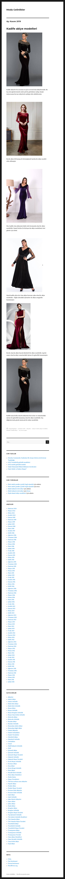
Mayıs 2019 (11, 522)
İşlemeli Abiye (12, 750)
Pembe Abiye (12, 786)
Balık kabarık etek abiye (15, 489)
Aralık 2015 (11, 553)
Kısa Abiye (11, 766)
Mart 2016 (11, 546)
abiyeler (8, 430)
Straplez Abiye (12, 808)
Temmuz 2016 (12, 537)
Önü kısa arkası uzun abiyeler (17, 781)
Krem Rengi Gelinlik (14, 768)
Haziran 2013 (12, 619)
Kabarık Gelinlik (13, 757)
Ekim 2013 (11, 610)
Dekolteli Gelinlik (14, 739)
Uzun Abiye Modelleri (15, 837)
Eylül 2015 (11, 559)
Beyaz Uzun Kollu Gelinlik (16, 715)
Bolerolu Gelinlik (13, 719)
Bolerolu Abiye (12, 717)
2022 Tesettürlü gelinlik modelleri (19, 462)
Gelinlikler (11, 741)
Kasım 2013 (11, 608)
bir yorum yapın (23, 430)
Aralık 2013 (11, 606)
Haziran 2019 (12, 519)
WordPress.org (13, 865)
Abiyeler (29, 428)
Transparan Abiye (14, 830)
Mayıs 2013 (11, 622)
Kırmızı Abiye (12, 764)
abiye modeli (35, 428)
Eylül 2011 (11, 666)
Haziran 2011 (12, 673)
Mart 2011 (11, 679)
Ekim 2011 (11, 664)
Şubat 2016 (11, 548)
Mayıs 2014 (11, 595)
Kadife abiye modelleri (21, 28)
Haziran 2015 (12, 566)
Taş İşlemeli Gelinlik (14, 815)
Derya (28, 491)
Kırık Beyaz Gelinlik (14, 761)
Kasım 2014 (11, 582)
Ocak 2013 (11, 630)
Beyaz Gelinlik (12, 710)
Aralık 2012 (11, 633)
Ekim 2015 (11, 557)
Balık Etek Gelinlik (14, 706)
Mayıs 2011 (11, 675)
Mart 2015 (11, 573)
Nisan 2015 (11, 571)
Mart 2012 (11, 653)
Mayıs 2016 (11, 542)
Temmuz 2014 (12, 591)
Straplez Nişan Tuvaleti (15, 812)
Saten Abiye (11, 801)
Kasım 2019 (11, 517)
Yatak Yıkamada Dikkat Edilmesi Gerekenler (22, 467)
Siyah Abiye (11, 806)
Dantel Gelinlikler (14, 732)
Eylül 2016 (11, 533)
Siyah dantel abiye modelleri (17, 493)
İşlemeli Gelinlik (13, 752)
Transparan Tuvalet (14, 835)
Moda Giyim (12, 777)
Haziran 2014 (12, 593)
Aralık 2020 (12, 515)
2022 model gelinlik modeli (17, 464)
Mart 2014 (11, 599)
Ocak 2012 (11, 657)
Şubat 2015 (11, 575)
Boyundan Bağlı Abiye (15, 728)
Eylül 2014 (11, 586)
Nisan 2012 (11, 650)
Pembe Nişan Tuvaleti (15, 788)
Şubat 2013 (11, 628)
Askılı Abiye (12, 699)
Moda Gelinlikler (15, 9)
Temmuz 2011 (12, 670)
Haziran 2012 (12, 646)
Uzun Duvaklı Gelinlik (15, 839)
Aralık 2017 (11, 531)
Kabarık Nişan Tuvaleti (15, 759)
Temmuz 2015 (12, 564)
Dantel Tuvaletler (13, 735)
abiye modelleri (43, 428)
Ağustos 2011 (12, 668)
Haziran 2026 (12, 508)
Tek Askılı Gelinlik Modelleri (17, 817)
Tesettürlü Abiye (13, 823)
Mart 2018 (11, 528)
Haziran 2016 (12, 539)
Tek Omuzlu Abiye (14, 819)
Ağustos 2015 (12, 562)
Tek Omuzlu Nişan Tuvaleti (16, 821)
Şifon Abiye (11, 804)
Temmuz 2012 (12, 644)
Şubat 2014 (11, 602)
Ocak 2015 (11, 577)
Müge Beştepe (13, 428)
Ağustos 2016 (12, 535)
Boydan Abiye (12, 721)
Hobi (9, 748)
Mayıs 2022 (11, 511)
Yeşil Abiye (11, 843)
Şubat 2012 (11, 655)
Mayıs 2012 (11, 648)
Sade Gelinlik (12, 797)
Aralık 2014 (11, 579)
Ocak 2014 (11, 604)
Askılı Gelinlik (13, 701)
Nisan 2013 (11, 624)
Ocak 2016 (11, 551)
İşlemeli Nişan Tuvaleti (15, 755)
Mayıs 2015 (11, 568)
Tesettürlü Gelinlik (14, 826)
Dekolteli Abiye (13, 737)
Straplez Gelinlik (13, 810)
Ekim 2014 (11, 584)
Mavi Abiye (11, 770)
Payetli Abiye (12, 784)
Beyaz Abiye (12, 708)
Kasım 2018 (11, 526)
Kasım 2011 (11, 662)
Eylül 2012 (11, 639)
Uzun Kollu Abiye (13, 841)
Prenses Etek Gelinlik (15, 792)
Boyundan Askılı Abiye (15, 726)
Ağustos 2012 (12, 642)
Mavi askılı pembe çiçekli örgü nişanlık (21, 484)
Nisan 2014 (11, 597)
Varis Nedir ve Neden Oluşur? (17, 469)
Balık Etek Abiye (13, 704)
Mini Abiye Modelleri (15, 775)
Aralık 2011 (11, 659)
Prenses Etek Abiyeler (15, 790)
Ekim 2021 (11, 513)
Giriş (9, 859)
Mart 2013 (11, 626)
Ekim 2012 (11, 637)
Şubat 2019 (11, 524)
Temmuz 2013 (12, 617)
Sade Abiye (11, 795)
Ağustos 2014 (12, 588)
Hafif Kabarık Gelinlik (15, 746)
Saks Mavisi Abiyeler (14, 799)
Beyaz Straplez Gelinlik (15, 712)
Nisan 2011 (11, 677)
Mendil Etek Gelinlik (14, 772)
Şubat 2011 (11, 682)
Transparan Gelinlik (14, 832)
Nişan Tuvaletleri (13, 779)
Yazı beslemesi (12, 861)
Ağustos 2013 (12, 615)
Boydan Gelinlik (13, 724)
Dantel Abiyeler (13, 730)
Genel (10, 744)
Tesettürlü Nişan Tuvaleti (16, 828)
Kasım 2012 (11, 635)
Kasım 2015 (11, 555)
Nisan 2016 (11, 544)
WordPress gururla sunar (23, 874)
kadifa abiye (14, 430)
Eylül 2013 (11, 613)
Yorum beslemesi (13, 863)
